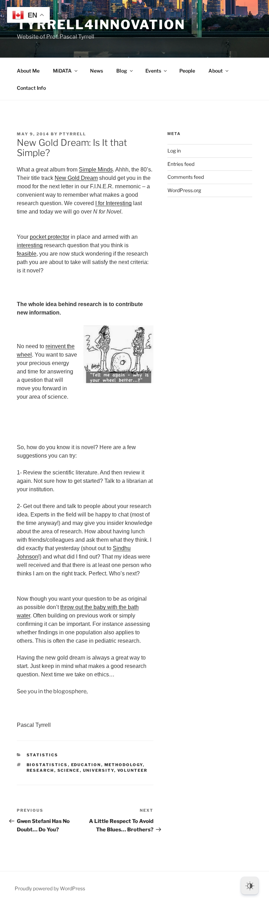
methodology (123, 764)
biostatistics (47, 764)
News (96, 71)
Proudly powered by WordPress (50, 888)
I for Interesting (113, 203)
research (40, 770)
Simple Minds (96, 170)
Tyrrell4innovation (101, 24)
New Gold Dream (76, 178)
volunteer (132, 770)
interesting (30, 245)
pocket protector (49, 237)
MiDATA (62, 71)
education (86, 764)
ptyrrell (72, 133)
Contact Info (31, 88)
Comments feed (185, 177)
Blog (121, 71)
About (215, 71)
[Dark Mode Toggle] (249, 885)
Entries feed (180, 164)
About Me (28, 71)
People (187, 71)
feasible (26, 254)
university (98, 770)
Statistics (42, 754)
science (68, 770)
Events (153, 71)
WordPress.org (184, 190)
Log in (174, 151)
